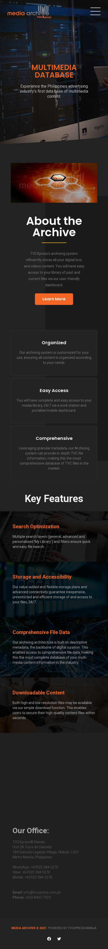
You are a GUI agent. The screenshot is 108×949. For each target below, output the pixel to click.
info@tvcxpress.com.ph (42, 892)
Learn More (54, 299)
